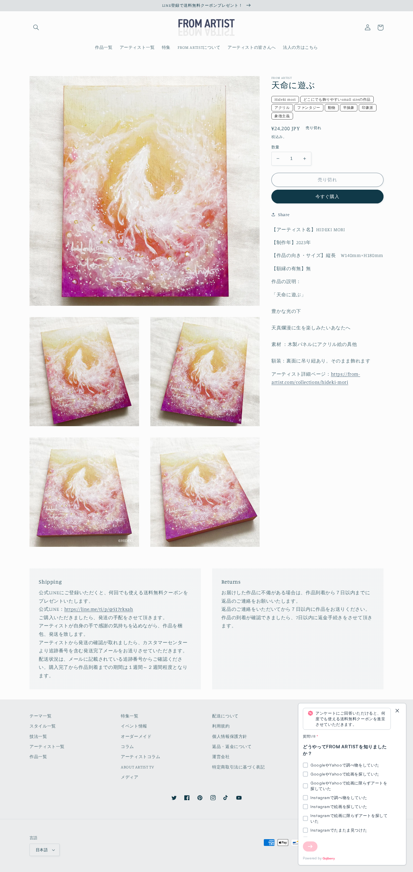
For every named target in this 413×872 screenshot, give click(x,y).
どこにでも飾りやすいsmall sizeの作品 (337, 99)
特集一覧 (130, 715)
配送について (225, 715)
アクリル (282, 107)
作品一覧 (38, 756)
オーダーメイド (136, 736)
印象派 (367, 107)
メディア (130, 777)
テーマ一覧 (40, 715)
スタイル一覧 (43, 726)
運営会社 (221, 756)
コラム (127, 746)
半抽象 (349, 107)
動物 (331, 107)
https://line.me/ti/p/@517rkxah (98, 609)
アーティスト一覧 (47, 746)
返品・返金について (232, 746)
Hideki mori (285, 99)
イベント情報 (134, 726)
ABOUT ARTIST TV (137, 767)
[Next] (310, 846)
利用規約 (221, 726)
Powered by (312, 858)
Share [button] (283, 214)
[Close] (397, 711)
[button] (36, 27)
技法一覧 (38, 736)
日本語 (42, 850)
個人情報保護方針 (229, 736)
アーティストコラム (140, 756)
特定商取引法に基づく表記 (238, 767)
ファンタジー (308, 107)
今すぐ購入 (327, 196)
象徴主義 (282, 116)
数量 (275, 147)
